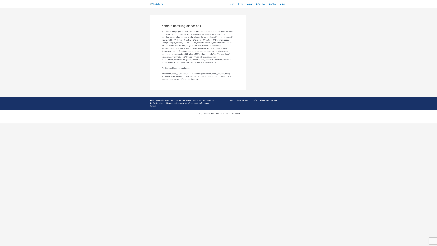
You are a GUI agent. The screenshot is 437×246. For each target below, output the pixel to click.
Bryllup (240, 4)
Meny (232, 4)
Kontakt (282, 4)
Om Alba (272, 4)
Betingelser (261, 4)
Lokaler (250, 4)
